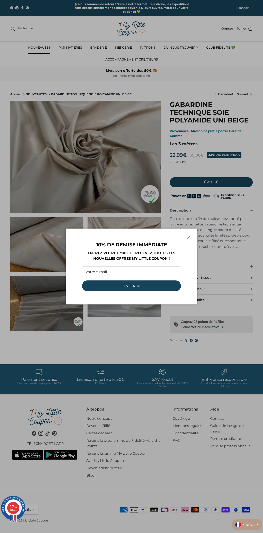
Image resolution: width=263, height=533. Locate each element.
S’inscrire (131, 286)
